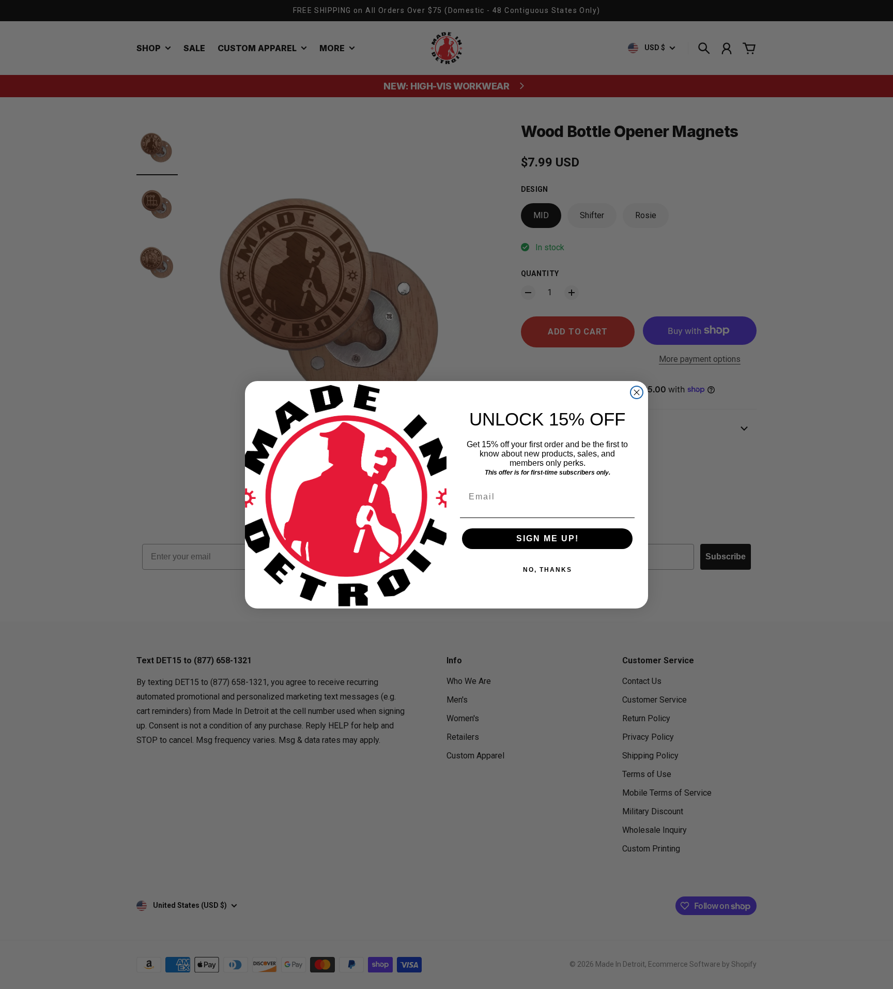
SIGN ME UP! (547, 538)
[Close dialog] (636, 392)
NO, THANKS (547, 569)
